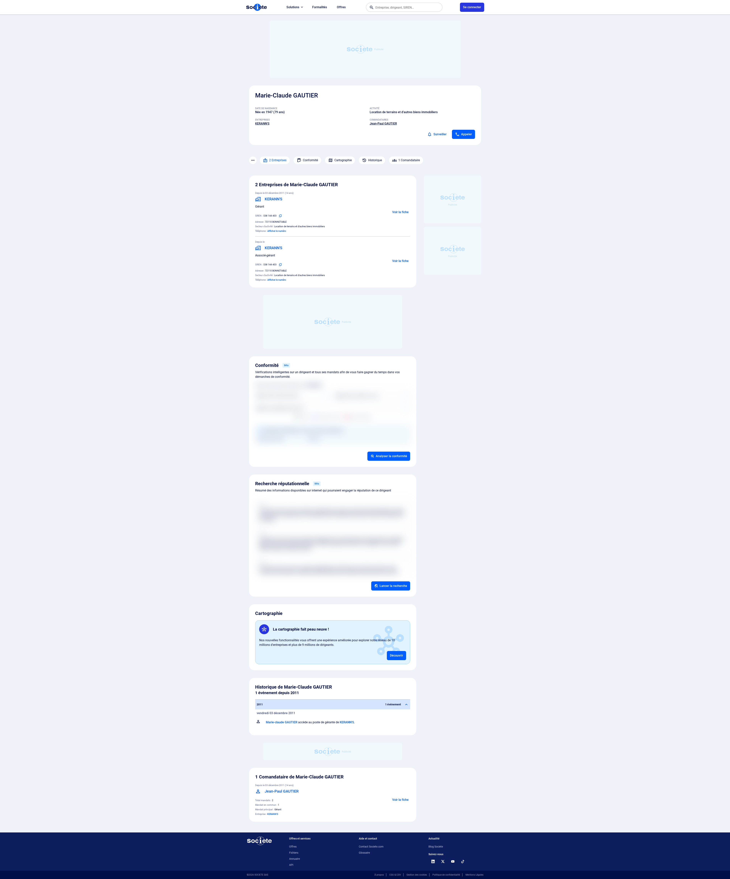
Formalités (319, 7)
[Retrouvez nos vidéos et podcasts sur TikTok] (462, 861)
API (291, 864)
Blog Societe (435, 846)
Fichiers (293, 852)
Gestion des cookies (417, 874)
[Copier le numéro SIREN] (280, 216)
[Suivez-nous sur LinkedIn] (433, 861)
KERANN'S (262, 123)
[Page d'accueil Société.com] (256, 7)
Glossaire (364, 852)
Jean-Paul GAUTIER (383, 123)
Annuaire (294, 858)
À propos (379, 874)
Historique (375, 160)
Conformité (310, 160)
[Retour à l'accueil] (259, 840)
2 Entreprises (277, 160)
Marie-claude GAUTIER (281, 722)
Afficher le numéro (276, 231)
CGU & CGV (395, 874)
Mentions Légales (474, 874)
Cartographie (343, 160)
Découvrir (396, 655)
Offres (341, 7)
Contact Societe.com (371, 846)
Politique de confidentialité (446, 874)
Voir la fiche (400, 212)
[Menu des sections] (253, 160)
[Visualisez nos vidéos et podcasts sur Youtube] (452, 861)
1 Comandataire (409, 160)
